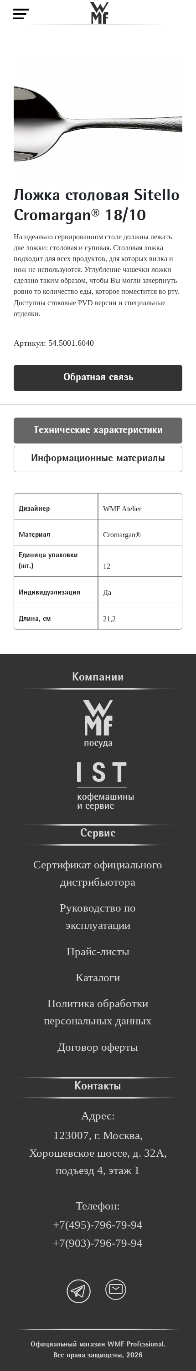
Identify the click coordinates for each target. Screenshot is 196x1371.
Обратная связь (98, 378)
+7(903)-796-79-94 (98, 1243)
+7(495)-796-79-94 (98, 1225)
